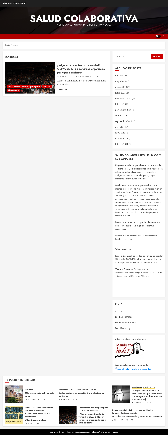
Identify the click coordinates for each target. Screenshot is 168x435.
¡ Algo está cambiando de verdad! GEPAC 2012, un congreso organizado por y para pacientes (81, 69)
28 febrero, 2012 (121, 420)
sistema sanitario (130, 413)
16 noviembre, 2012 (85, 77)
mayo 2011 (120, 127)
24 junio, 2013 (33, 424)
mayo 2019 (120, 81)
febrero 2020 (121, 75)
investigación (137, 387)
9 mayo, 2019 (66, 400)
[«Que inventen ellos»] (14, 415)
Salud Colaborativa (84, 18)
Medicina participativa (31, 87)
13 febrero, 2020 (34, 400)
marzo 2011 (121, 138)
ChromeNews (98, 431)
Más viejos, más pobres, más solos (39, 394)
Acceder (119, 311)
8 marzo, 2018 (140, 403)
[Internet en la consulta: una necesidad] (133, 368)
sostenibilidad (30, 417)
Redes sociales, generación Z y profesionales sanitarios (81, 394)
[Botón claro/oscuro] (158, 36)
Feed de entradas (123, 316)
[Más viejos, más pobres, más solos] (14, 394)
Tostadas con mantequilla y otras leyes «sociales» (137, 416)
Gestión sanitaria (119, 410)
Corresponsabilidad (33, 408)
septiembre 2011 (123, 121)
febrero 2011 (121, 144)
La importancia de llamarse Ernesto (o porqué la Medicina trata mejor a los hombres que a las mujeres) (147, 395)
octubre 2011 (121, 115)
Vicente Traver (66, 77)
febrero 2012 (121, 104)
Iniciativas (29, 390)
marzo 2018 (121, 87)
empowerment (14, 87)
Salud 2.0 (47, 87)
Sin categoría (13, 90)
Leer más (63, 90)
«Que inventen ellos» (35, 420)
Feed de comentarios (125, 322)
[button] (163, 36)
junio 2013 (120, 92)
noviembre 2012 (123, 98)
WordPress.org (122, 328)
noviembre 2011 (123, 109)
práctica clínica (149, 387)
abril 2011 (120, 132)
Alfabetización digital (67, 390)
